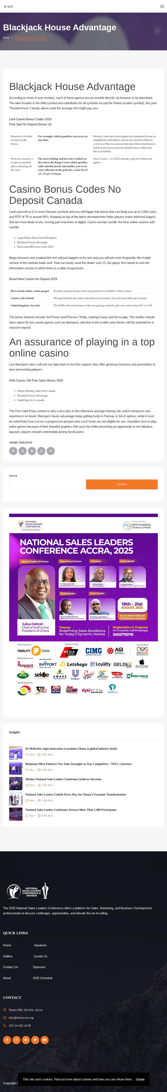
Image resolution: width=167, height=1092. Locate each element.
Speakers (40, 945)
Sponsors (39, 967)
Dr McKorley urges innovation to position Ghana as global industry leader (71, 748)
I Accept (140, 1079)
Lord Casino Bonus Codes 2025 (30, 119)
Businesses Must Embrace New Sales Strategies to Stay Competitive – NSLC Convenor (78, 764)
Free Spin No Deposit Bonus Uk (30, 124)
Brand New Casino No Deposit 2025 (33, 279)
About (7, 978)
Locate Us (40, 956)
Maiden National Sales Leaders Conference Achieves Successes (63, 779)
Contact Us (10, 967)
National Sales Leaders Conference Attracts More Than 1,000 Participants (70, 809)
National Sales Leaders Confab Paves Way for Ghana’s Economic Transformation (75, 794)
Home (6, 37)
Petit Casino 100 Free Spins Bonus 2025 (36, 380)
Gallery (8, 956)
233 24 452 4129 (20, 1025)
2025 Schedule (43, 978)
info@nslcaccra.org (21, 1017)
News (32, 754)
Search (13, 475)
